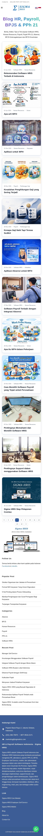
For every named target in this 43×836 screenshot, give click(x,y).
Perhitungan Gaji (25, 186)
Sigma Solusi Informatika (29, 832)
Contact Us (5, 2)
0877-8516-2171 (26, 735)
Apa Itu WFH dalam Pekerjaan (18, 349)
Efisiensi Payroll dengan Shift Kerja (14, 673)
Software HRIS (17, 70)
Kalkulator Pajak (8, 677)
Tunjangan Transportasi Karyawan (14, 604)
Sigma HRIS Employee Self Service (15, 802)
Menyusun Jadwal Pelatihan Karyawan (16, 682)
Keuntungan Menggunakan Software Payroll (17, 658)
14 (21, 524)
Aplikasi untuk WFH (14, 152)
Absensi (5, 617)
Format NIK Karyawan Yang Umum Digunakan (18, 587)
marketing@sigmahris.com (16, 739)
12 (39, 520)
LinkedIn (14, 566)
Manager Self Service (9, 653)
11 (34, 520)
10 (30, 520)
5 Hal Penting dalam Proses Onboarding (16, 592)
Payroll (15, 186)
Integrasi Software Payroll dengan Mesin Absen (19, 663)
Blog (3, 811)
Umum (28, 110)
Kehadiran (27, 267)
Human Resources (29, 70)
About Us (5, 815)
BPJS (4, 621)
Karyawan (29, 148)
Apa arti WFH (10, 114)
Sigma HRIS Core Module (11, 798)
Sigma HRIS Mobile (9, 807)
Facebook (5, 566)
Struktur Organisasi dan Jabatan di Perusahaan (19, 582)
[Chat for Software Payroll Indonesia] (36, 829)
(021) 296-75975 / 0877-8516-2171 (19, 2)
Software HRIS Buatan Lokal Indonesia (16, 668)
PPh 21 (4, 636)
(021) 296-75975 (12, 735)
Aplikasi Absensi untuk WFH (18, 271)
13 (17, 524)
